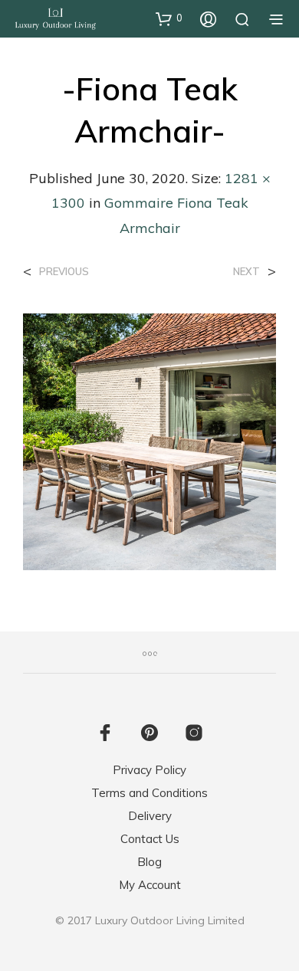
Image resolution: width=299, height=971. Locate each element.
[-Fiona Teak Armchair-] (149, 440)
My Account (150, 885)
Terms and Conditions (149, 793)
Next (246, 272)
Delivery (150, 816)
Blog (149, 862)
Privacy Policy (149, 770)
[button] (169, 18)
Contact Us (149, 839)
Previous (64, 272)
